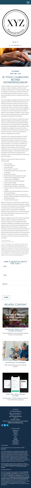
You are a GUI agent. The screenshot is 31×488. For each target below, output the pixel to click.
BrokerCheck (3, 448)
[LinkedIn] (15, 42)
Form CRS (5, 445)
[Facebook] (17, 42)
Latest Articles (15, 441)
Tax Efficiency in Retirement (15, 362)
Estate (15, 433)
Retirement (15, 430)
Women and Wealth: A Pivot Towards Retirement (15, 330)
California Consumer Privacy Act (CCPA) (12, 464)
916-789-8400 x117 (16, 45)
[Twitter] (13, 42)
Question (4, 284)
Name (5, 266)
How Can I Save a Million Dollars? (15, 395)
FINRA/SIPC (8, 473)
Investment (15, 432)
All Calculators (15, 444)
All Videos (15, 442)
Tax (15, 436)
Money (15, 438)
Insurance (15, 435)
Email (5, 275)
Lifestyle (15, 439)
